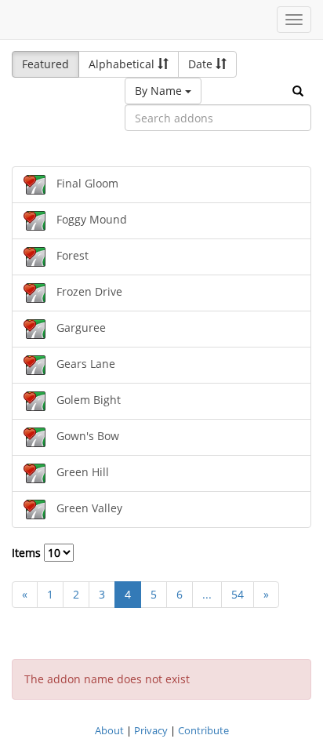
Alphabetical (123, 63)
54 (237, 594)
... (207, 594)
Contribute (203, 730)
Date (202, 63)
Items (28, 552)
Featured (45, 63)
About (109, 730)
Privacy (151, 730)
